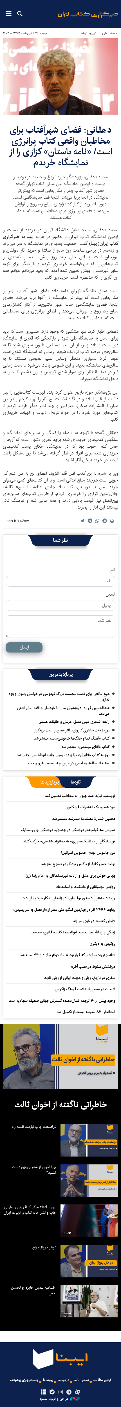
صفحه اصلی (110, 33)
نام (112, 570)
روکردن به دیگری (102, 944)
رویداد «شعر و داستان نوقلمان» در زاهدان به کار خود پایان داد (69, 898)
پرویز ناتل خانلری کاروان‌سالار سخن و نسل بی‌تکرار (71, 730)
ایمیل (110, 594)
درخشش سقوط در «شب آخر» (93, 967)
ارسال (24, 647)
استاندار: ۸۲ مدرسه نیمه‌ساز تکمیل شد (86, 1012)
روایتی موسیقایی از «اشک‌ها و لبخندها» (85, 887)
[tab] (76, 782)
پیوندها (48, 1380)
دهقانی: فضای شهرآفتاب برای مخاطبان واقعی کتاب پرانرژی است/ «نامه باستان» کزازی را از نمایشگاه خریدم (60, 146)
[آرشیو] (43, 1392)
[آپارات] (77, 1392)
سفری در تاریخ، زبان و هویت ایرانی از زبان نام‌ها (79, 978)
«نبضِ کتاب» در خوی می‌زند (94, 921)
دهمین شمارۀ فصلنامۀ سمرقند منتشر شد (83, 819)
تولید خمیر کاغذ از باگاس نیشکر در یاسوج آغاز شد (78, 864)
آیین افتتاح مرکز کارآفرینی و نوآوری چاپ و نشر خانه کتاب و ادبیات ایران (30, 1210)
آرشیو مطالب (102, 1380)
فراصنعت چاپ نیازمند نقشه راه (34, 1127)
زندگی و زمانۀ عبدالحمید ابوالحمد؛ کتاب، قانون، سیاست (73, 932)
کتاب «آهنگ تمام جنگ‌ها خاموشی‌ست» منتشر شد (71, 738)
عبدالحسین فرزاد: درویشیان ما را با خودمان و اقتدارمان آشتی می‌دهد (63, 711)
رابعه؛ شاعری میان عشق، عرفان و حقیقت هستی (74, 722)
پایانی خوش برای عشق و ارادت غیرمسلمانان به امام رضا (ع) (70, 876)
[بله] (51, 1392)
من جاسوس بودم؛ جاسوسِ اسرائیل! (88, 853)
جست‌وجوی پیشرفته (24, 1380)
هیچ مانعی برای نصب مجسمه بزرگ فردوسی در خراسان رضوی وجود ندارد (58, 697)
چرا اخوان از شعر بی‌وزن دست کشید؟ (34, 1170)
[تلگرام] (69, 1392)
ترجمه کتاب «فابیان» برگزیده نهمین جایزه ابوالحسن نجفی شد (63, 755)
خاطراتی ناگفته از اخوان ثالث (60, 1105)
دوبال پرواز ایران (44, 1247)
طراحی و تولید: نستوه (54, 1398)
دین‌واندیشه (88, 33)
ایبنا (88, 18)
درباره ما (63, 1380)
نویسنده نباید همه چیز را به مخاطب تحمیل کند (80, 796)
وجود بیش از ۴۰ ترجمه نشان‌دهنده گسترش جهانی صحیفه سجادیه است (62, 1001)
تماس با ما (81, 1380)
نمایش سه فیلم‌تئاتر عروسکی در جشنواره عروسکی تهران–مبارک (68, 830)
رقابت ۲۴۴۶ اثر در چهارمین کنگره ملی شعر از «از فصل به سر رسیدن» (63, 910)
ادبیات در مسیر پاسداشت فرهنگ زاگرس (85, 989)
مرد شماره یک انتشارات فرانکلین (91, 807)
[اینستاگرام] (60, 1392)
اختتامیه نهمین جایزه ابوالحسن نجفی (33, 1290)
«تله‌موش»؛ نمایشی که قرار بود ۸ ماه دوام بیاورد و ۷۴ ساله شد (67, 955)
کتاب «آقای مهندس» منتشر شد (85, 747)
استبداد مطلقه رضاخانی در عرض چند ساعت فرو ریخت (68, 763)
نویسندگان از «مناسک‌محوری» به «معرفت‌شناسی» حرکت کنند (69, 841)
